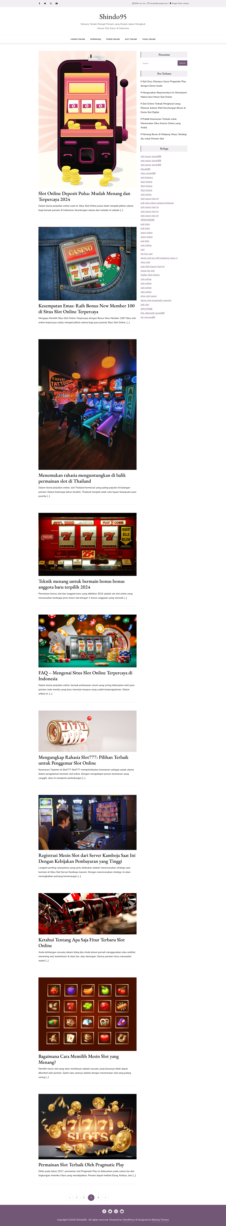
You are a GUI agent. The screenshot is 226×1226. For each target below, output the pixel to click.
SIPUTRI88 (146, 308)
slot (143, 249)
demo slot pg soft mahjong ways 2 (159, 258)
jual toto (145, 241)
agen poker (147, 232)
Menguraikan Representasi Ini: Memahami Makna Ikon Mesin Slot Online (164, 94)
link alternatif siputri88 (153, 313)
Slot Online (146, 181)
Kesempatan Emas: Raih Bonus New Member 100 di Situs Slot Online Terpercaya (86, 308)
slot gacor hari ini (150, 198)
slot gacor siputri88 (151, 156)
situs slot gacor (149, 296)
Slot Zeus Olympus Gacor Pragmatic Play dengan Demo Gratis (163, 83)
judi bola (145, 224)
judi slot (145, 304)
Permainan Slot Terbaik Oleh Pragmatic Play (81, 1164)
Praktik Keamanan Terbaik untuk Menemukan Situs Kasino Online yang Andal (161, 123)
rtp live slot (146, 253)
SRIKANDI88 (147, 219)
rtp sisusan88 (148, 317)
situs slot (145, 262)
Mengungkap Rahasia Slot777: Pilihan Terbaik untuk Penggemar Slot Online (83, 760)
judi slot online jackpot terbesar (157, 203)
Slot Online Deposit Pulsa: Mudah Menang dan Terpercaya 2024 (84, 196)
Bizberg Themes (160, 1219)
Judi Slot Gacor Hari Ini (153, 266)
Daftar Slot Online (150, 274)
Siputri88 (145, 169)
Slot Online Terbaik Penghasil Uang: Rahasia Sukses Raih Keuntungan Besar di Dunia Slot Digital (163, 108)
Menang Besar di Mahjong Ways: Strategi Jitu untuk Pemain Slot (164, 136)
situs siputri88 (148, 173)
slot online (146, 194)
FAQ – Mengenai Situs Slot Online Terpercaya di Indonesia (85, 675)
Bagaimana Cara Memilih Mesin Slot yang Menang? (78, 1059)
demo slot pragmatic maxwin (156, 300)
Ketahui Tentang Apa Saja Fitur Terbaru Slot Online (81, 942)
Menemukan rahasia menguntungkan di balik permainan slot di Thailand (82, 478)
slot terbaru (147, 177)
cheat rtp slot (148, 270)
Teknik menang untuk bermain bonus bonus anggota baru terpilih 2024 (81, 584)
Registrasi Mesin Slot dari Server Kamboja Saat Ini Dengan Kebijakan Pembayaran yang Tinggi (86, 858)
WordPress (129, 1219)
